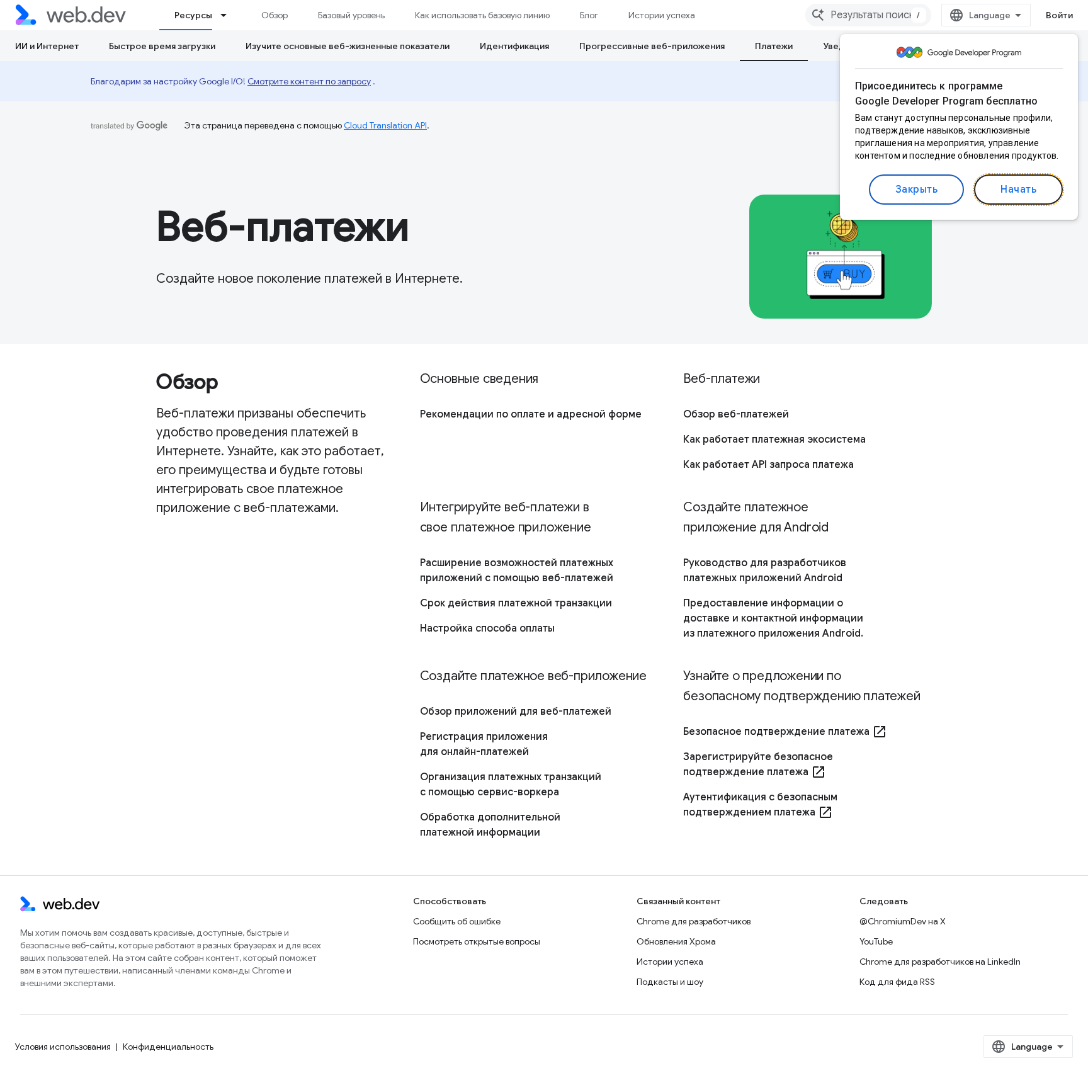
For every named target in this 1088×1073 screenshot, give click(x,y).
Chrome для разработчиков (694, 921)
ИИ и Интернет (47, 46)
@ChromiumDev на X (902, 921)
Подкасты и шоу (670, 981)
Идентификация (514, 46)
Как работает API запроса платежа (768, 464)
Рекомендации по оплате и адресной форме (531, 414)
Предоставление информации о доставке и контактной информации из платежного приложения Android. (773, 618)
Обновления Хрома (676, 941)
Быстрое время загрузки (162, 46)
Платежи (774, 46)
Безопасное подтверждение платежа (785, 731)
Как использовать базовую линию (482, 15)
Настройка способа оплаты (487, 628)
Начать (1018, 189)
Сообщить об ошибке (457, 921)
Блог (589, 15)
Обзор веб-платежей (736, 414)
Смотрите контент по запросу (309, 81)
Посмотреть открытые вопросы (476, 941)
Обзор (274, 15)
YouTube (876, 941)
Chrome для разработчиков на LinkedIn (940, 961)
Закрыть (916, 189)
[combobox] (868, 15)
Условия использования (63, 1047)
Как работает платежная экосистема (774, 439)
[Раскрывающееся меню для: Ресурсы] (229, 15)
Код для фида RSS (897, 981)
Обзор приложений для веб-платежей (515, 711)
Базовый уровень (351, 15)
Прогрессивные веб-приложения (652, 46)
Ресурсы (193, 15)
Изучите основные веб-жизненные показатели (348, 46)
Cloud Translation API (385, 125)
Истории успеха (661, 15)
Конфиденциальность (168, 1047)
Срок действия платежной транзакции (516, 603)
